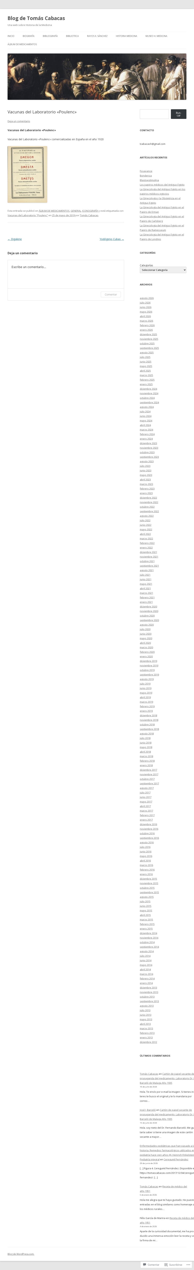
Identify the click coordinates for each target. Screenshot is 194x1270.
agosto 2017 (147, 788)
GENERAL (76, 210)
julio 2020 (145, 629)
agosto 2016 (147, 842)
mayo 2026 (146, 311)
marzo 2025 (146, 375)
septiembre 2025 (149, 348)
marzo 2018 (146, 756)
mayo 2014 (146, 965)
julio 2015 (145, 901)
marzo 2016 (146, 865)
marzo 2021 (146, 593)
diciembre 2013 (148, 987)
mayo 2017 (146, 801)
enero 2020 (146, 656)
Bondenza (146, 175)
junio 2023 (145, 470)
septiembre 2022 (149, 511)
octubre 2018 (147, 724)
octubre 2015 (147, 888)
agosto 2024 (147, 407)
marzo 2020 (146, 647)
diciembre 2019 (148, 661)
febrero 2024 (147, 434)
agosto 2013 (147, 1005)
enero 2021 (146, 602)
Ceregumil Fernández (176, 1159)
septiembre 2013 (149, 1001)
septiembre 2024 (149, 402)
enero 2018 (146, 765)
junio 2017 (145, 797)
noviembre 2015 (149, 883)
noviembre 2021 (149, 556)
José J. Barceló (148, 1110)
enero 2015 (146, 928)
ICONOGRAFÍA (90, 210)
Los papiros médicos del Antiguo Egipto (162, 184)
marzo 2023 (146, 484)
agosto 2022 (147, 516)
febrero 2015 (147, 924)
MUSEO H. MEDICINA (156, 36)
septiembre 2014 (149, 946)
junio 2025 (145, 361)
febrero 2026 (147, 325)
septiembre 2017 (149, 783)
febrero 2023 (147, 488)
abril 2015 (145, 915)
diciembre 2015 (148, 878)
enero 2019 (146, 711)
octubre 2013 (147, 996)
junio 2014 (145, 960)
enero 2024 (146, 438)
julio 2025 (145, 357)
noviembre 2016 (149, 829)
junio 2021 (145, 579)
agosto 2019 (147, 679)
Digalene (15, 239)
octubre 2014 (147, 942)
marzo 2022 (146, 538)
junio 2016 (145, 851)
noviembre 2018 (149, 720)
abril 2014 (145, 969)
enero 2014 (146, 983)
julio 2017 (145, 792)
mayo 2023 (146, 475)
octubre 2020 (147, 615)
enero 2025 (146, 384)
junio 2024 (145, 416)
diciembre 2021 (148, 552)
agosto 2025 (147, 352)
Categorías (146, 265)
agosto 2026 (147, 298)
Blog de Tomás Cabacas (36, 18)
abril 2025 (145, 370)
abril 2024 (145, 425)
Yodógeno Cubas (112, 239)
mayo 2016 (146, 856)
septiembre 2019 (149, 674)
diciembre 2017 (148, 770)
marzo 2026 (146, 320)
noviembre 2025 (149, 339)
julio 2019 (145, 683)
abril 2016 (145, 860)
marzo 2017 (146, 810)
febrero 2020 (147, 652)
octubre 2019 (147, 670)
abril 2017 (145, 806)
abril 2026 (145, 316)
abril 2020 (145, 643)
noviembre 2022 (149, 502)
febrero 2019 (147, 706)
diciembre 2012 (148, 1042)
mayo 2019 (146, 692)
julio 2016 (145, 847)
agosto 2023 (147, 461)
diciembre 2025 (148, 334)
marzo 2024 (146, 429)
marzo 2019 (146, 702)
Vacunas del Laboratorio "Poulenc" (28, 215)
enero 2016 (146, 874)
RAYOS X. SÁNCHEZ (97, 36)
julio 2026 (145, 302)
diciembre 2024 (148, 389)
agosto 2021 (147, 570)
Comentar (111, 294)
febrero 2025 (147, 379)
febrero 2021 (147, 597)
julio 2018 (145, 738)
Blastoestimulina (149, 180)
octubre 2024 (147, 398)
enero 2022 (146, 547)
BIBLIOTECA (72, 36)
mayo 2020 (146, 638)
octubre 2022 (147, 506)
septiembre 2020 (149, 620)
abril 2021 (145, 588)
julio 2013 (145, 1010)
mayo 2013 (146, 1019)
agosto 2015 (147, 897)
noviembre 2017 (149, 774)
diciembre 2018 (148, 715)
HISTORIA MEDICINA (126, 36)
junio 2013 (145, 1015)
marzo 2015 (146, 919)
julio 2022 (145, 520)
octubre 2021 (147, 561)
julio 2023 (145, 466)
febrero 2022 (147, 543)
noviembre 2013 (149, 992)
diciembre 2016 (148, 824)
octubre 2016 (147, 833)
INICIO (11, 36)
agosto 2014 (147, 951)
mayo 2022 (146, 529)
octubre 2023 (147, 452)
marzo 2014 (146, 974)
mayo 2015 (146, 910)
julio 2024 (145, 411)
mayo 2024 (146, 420)
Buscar (178, 114)
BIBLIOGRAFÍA (50, 36)
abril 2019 (145, 697)
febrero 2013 (147, 1033)
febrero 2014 (147, 978)
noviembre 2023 (149, 447)
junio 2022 (145, 525)
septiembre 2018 (149, 729)
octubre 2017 (147, 779)
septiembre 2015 (149, 892)
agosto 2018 (147, 733)
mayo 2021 (146, 584)
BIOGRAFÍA (28, 36)
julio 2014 (145, 956)
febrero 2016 (147, 869)
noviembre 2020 (149, 611)
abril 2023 (145, 479)
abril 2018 (145, 751)
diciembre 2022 (148, 497)
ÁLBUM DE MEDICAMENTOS (22, 44)
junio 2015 (145, 906)
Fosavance (146, 171)
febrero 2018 (147, 760)
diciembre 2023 (148, 443)
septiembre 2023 (149, 457)
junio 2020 (145, 633)
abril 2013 (145, 1024)
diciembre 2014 (148, 933)
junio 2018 (145, 742)
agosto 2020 (147, 624)
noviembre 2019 (149, 665)
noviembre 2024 (149, 393)
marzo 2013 (146, 1028)
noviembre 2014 (149, 937)
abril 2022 (145, 534)
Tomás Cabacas (89, 215)
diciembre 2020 (148, 606)
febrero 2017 (147, 815)
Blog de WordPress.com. (21, 1254)
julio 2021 (145, 574)
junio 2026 (145, 307)
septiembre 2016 (149, 838)
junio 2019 (145, 688)
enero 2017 (146, 819)
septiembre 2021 (149, 565)
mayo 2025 (146, 366)
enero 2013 (146, 1037)
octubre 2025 (147, 343)
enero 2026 (146, 330)
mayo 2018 (146, 747)
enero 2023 (146, 493)
